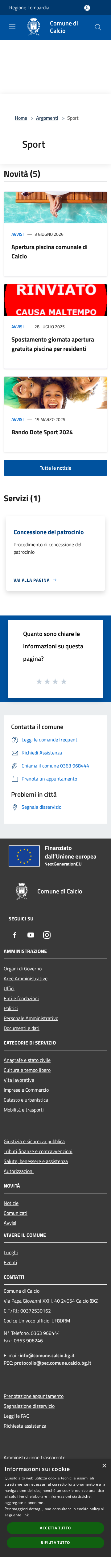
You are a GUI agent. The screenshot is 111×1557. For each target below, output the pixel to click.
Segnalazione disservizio (29, 1406)
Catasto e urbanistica (26, 1099)
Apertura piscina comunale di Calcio (49, 251)
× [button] (104, 1466)
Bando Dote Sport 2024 (42, 432)
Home (21, 118)
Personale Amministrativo (31, 1018)
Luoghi (11, 1252)
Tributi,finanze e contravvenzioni (38, 1151)
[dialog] (55, 1508)
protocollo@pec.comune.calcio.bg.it (52, 1363)
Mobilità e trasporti (24, 1109)
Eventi (10, 1262)
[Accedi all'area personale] (87, 8)
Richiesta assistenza (25, 1425)
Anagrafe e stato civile (27, 1060)
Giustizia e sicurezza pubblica (34, 1141)
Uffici (9, 988)
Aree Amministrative (25, 978)
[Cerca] (98, 27)
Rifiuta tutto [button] (55, 1542)
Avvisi (17, 234)
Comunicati (15, 1213)
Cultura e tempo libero (27, 1070)
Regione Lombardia (29, 7)
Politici (11, 1008)
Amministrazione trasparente (34, 1457)
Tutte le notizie (55, 468)
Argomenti (47, 118)
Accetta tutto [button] (55, 1528)
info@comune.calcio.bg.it (47, 1355)
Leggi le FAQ (17, 1416)
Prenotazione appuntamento (34, 1396)
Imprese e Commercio (26, 1090)
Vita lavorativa (19, 1080)
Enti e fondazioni (21, 998)
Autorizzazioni (19, 1171)
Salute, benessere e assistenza (36, 1161)
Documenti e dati (21, 1028)
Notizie (11, 1203)
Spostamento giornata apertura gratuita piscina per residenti (52, 343)
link (26, 1515)
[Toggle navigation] (12, 26)
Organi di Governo (23, 968)
